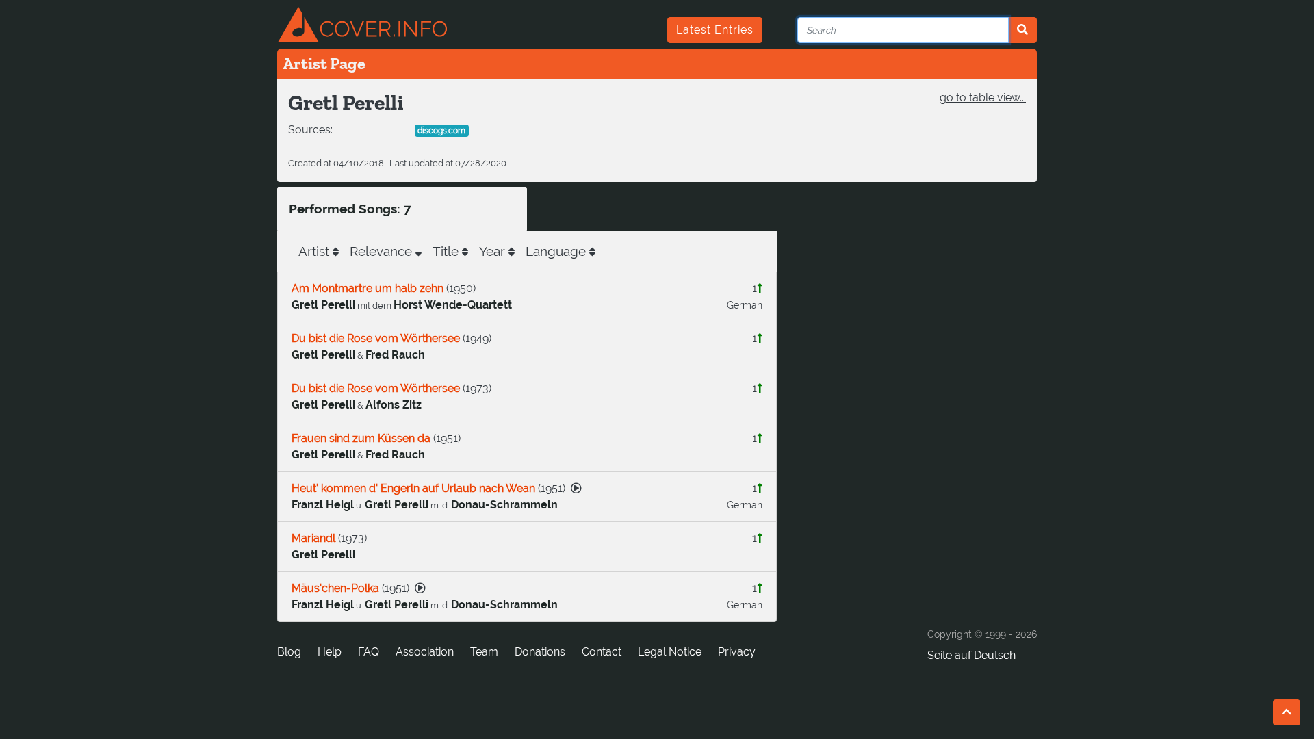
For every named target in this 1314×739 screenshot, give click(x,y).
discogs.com (441, 130)
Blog (289, 651)
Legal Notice (669, 651)
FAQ (368, 651)
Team (484, 651)
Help (330, 651)
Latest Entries (714, 29)
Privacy (737, 651)
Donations (540, 651)
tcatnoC (601, 651)
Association (425, 651)
